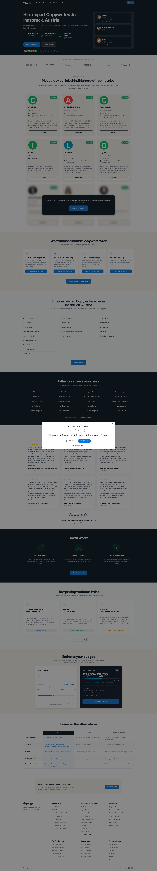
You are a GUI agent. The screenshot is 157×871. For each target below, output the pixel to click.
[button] (78, 446)
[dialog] (78, 435)
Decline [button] (71, 441)
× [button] (112, 424)
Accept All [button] (84, 441)
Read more (88, 431)
